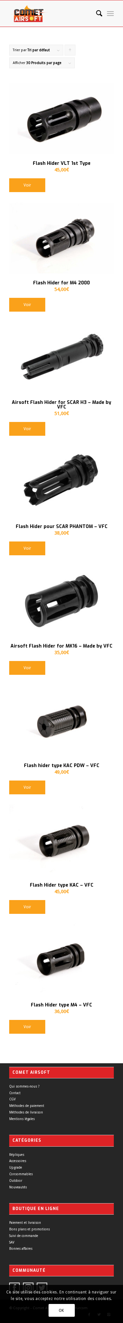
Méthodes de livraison (26, 1112)
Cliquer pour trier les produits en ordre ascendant (70, 51)
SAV (11, 1242)
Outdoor (15, 1180)
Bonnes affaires (20, 1248)
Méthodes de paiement (26, 1106)
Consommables (21, 1174)
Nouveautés (18, 1187)
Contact (15, 1093)
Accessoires (17, 1161)
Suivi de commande (23, 1236)
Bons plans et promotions (29, 1229)
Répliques (16, 1155)
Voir (27, 185)
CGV (12, 1099)
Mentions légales (22, 1119)
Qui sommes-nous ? (24, 1086)
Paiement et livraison (25, 1222)
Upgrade (15, 1167)
